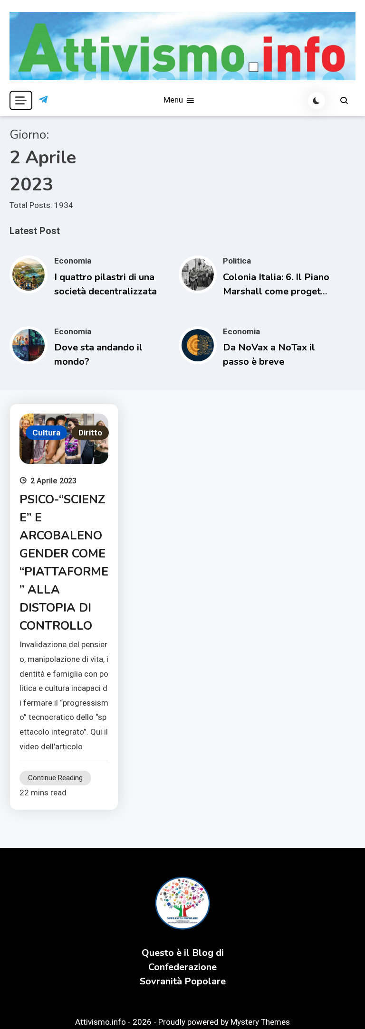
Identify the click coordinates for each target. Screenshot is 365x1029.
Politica (237, 260)
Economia (72, 260)
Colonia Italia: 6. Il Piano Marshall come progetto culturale (276, 291)
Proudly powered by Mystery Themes (224, 1022)
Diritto (90, 432)
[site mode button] (316, 100)
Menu (174, 99)
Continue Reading (55, 778)
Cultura (46, 432)
